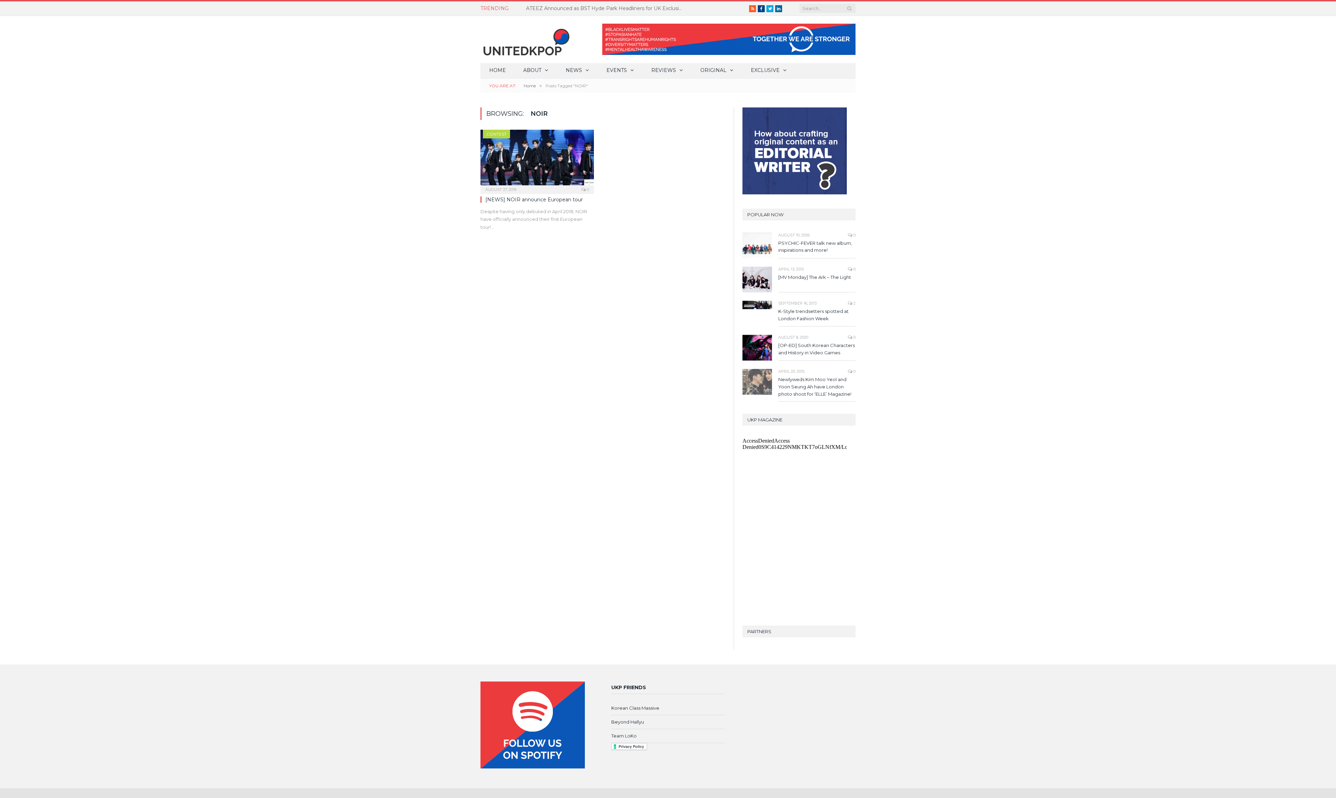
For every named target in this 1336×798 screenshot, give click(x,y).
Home (497, 70)
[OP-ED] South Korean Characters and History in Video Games (816, 348)
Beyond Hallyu (627, 722)
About (532, 70)
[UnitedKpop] (525, 39)
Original (713, 70)
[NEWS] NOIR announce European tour (534, 199)
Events (616, 70)
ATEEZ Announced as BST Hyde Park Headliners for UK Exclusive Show (606, 8)
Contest (496, 134)
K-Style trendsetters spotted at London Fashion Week (813, 314)
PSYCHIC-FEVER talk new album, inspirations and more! (815, 246)
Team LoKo (624, 736)
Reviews (663, 70)
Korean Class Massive (635, 708)
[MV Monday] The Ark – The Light (814, 277)
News (574, 70)
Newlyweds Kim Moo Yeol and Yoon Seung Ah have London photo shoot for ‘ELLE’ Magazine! (814, 387)
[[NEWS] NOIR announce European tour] (537, 160)
